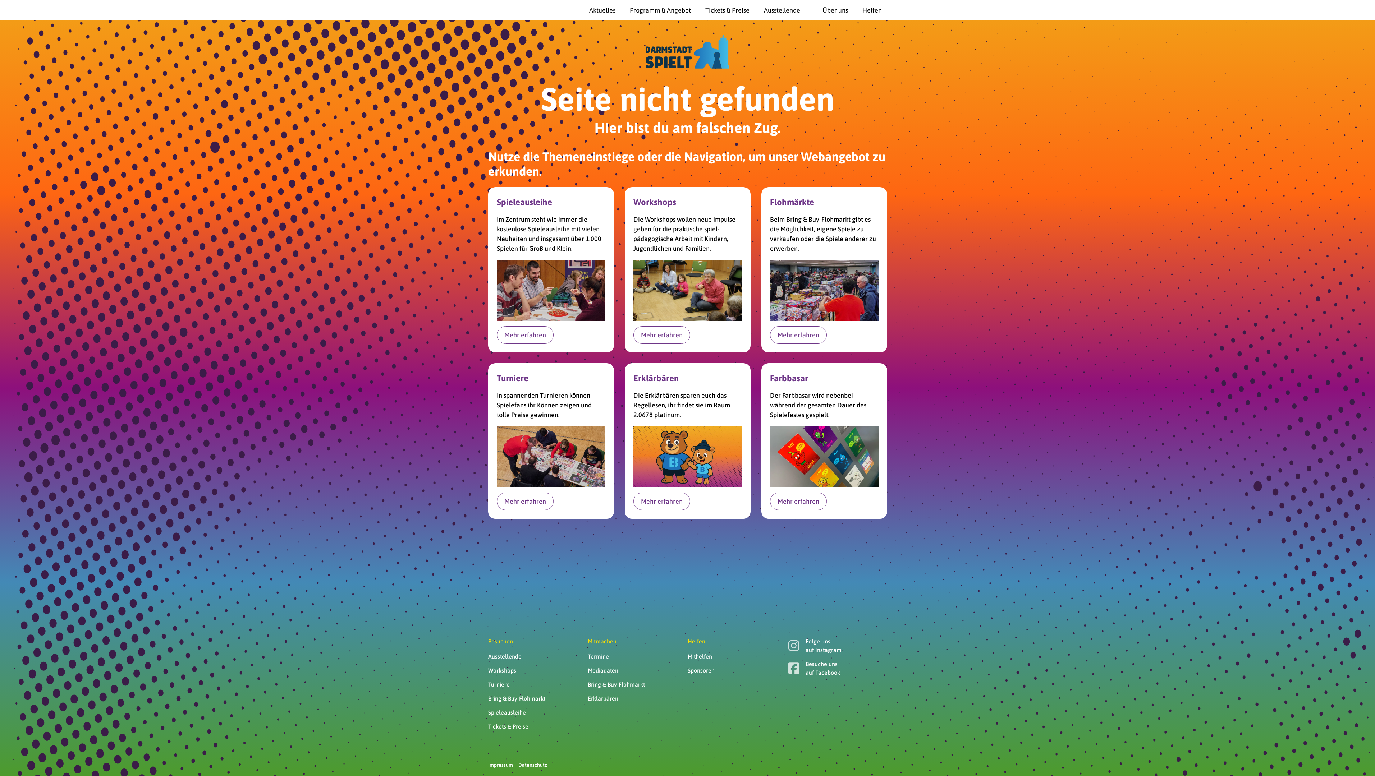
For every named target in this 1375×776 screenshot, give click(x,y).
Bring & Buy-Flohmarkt (516, 698)
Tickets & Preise (508, 726)
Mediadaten (603, 670)
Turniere (499, 684)
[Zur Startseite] (506, 10)
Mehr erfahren (525, 335)
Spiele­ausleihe (507, 712)
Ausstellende (505, 656)
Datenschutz (532, 765)
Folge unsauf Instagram (824, 645)
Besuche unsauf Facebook (823, 668)
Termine (598, 656)
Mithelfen (700, 656)
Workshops (502, 670)
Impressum (500, 765)
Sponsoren (701, 670)
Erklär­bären (603, 698)
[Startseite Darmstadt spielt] (687, 52)
